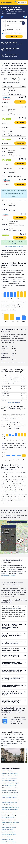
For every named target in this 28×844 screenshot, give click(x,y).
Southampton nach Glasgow (8, 577)
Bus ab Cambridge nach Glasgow (8, 836)
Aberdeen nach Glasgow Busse (8, 819)
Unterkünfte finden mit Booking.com (12, 33)
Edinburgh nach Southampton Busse (9, 789)
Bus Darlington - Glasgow (7, 840)
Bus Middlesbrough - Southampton (9, 803)
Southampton (13, 523)
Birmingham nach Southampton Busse (10, 774)
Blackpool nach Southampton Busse (9, 777)
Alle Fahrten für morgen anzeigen (14, 246)
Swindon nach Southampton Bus (8, 813)
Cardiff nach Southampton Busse (8, 786)
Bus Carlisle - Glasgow (6, 838)
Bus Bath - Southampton (6, 772)
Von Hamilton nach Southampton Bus (9, 794)
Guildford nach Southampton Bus (8, 791)
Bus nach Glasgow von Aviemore (8, 821)
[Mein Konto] (15, 2)
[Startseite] (7, 2)
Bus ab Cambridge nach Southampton (10, 784)
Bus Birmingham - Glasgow (7, 826)
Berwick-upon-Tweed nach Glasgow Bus (10, 823)
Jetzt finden (20, 102)
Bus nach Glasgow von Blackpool (8, 828)
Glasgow (23, 523)
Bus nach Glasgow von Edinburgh (8, 843)
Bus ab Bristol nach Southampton (8, 782)
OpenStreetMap (20, 554)
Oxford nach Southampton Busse (8, 806)
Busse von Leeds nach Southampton (9, 796)
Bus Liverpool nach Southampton (8, 799)
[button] (19, 543)
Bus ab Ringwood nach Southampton (9, 811)
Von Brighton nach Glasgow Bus (8, 833)
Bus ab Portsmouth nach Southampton (10, 808)
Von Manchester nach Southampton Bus (10, 801)
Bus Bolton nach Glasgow (7, 831)
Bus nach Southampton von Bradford (9, 779)
